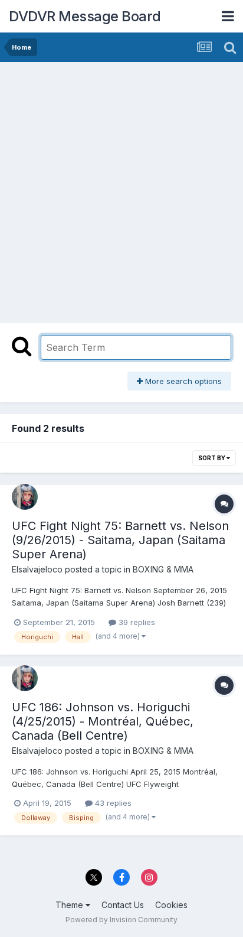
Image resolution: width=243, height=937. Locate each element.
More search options (182, 381)
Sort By (212, 457)
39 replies (135, 622)
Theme (70, 905)
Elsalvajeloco (37, 569)
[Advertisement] (121, 189)
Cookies (171, 905)
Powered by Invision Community (121, 919)
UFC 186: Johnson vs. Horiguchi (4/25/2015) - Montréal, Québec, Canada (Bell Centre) (102, 721)
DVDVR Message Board (85, 16)
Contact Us (122, 905)
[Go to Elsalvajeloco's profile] (25, 497)
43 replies (112, 803)
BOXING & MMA (163, 569)
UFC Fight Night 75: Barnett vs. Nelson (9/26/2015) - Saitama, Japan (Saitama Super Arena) (120, 540)
